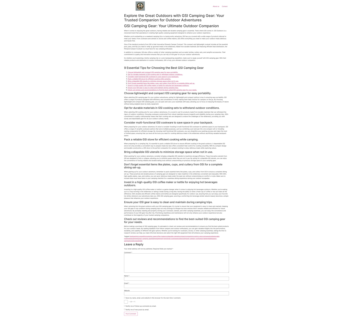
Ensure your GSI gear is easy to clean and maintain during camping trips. (153, 88)
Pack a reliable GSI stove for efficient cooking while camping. (149, 79)
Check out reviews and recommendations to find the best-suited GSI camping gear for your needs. (162, 90)
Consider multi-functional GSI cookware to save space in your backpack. (153, 77)
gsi (139, 238)
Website (127, 290)
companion (189, 236)
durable (211, 236)
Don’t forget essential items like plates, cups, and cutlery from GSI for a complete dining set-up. (161, 83)
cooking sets (197, 236)
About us (216, 6)
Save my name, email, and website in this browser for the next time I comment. (153, 298)
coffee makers (161, 236)
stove (130, 241)
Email (126, 283)
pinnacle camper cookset (192, 238)
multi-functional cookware (169, 238)
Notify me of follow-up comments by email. (141, 306)
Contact (225, 6)
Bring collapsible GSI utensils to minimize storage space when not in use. (153, 81)
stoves (134, 241)
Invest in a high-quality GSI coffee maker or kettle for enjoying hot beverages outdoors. (158, 85)
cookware (205, 236)
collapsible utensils (172, 236)
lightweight (156, 238)
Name (126, 275)
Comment (128, 252)
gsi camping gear (146, 238)
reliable (209, 238)
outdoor (180, 238)
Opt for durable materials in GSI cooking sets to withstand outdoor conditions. (155, 74)
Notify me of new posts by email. (137, 309)
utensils (139, 241)
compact (182, 236)
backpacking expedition (138, 236)
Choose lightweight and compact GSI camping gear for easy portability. (153, 72)
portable (204, 238)
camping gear (151, 236)
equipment (134, 238)
